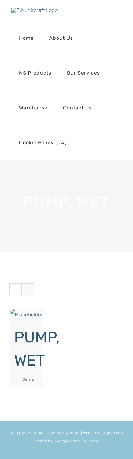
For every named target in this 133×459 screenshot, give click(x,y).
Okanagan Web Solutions (76, 441)
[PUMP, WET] (26, 314)
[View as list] (28, 290)
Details (28, 379)
